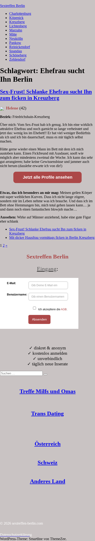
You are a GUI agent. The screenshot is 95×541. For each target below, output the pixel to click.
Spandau (15, 51)
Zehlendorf (17, 59)
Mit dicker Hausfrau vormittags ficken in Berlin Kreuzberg (52, 237)
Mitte (13, 34)
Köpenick (16, 18)
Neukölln (16, 38)
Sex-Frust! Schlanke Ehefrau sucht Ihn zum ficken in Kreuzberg (46, 95)
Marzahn (15, 30)
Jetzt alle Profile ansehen (47, 177)
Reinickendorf (19, 47)
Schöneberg (18, 55)
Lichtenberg (18, 26)
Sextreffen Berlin (12, 6)
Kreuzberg (17, 22)
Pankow (15, 43)
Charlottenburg (20, 14)
